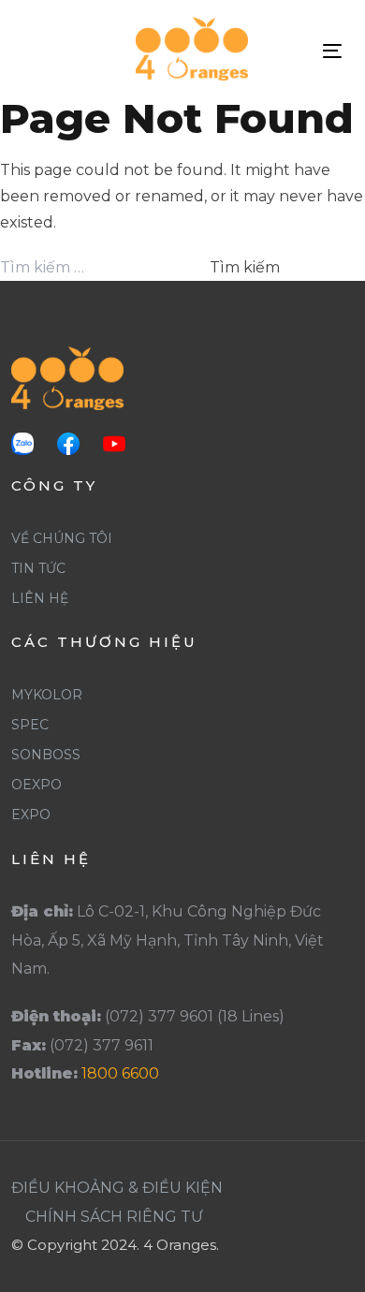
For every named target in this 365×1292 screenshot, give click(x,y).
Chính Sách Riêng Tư (114, 1217)
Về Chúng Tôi (61, 538)
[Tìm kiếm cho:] (103, 268)
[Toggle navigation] (332, 51)
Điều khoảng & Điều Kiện (117, 1188)
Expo (31, 814)
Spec (30, 724)
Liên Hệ (39, 598)
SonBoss (45, 754)
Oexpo (36, 784)
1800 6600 (120, 1073)
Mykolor (46, 694)
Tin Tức (38, 568)
